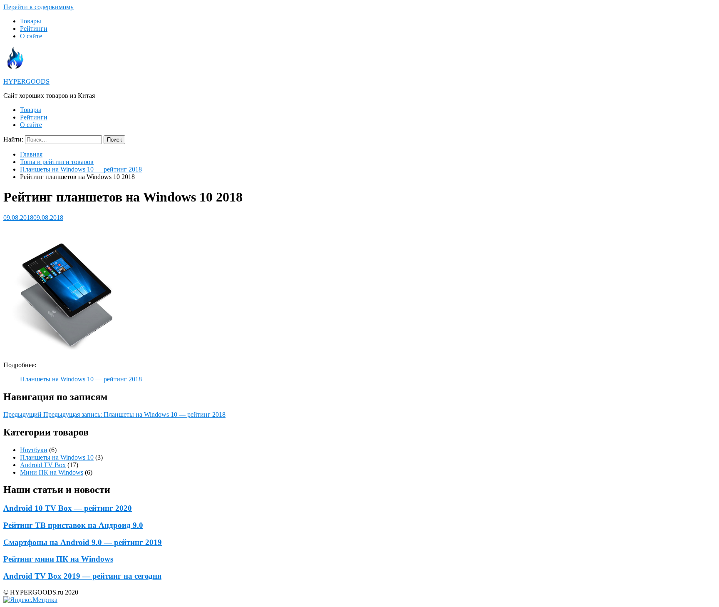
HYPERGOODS (26, 81)
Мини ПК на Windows (51, 472)
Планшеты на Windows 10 (57, 457)
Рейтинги (33, 28)
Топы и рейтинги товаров (57, 161)
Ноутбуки (33, 449)
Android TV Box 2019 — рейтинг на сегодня (82, 576)
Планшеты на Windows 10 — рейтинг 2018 (81, 169)
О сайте (31, 36)
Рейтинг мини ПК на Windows (58, 559)
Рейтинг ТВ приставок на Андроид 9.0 (73, 525)
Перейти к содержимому (38, 6)
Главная (31, 154)
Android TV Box (43, 464)
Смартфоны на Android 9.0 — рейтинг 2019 (82, 542)
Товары (30, 21)
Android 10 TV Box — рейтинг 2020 (67, 508)
